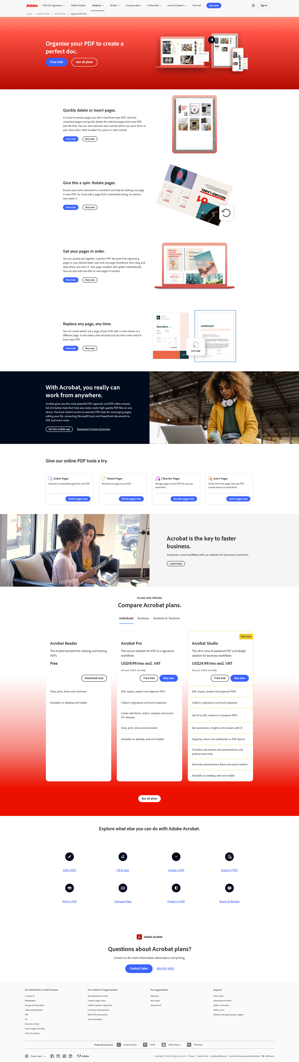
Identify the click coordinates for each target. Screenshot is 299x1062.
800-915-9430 (165, 968)
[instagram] (58, 1056)
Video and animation (34, 1010)
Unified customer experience (100, 1005)
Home (29, 14)
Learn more (176, 563)
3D (26, 1019)
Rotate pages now (131, 498)
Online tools (153, 5)
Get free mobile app (59, 429)
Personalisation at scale (98, 996)
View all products (32, 1033)
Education (155, 996)
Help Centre (218, 996)
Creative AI (29, 996)
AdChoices (269, 1056)
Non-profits (155, 1000)
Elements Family (32, 1024)
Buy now (214, 5)
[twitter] (64, 1056)
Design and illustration (34, 1005)
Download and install (222, 1000)
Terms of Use (202, 1056)
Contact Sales (139, 968)
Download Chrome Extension (93, 429)
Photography (30, 1000)
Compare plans (133, 5)
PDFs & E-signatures (52, 5)
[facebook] (52, 1056)
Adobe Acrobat (78, 5)
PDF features (60, 14)
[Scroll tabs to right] (296, 618)
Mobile (113, 5)
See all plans (84, 62)
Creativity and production (98, 1010)
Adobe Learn (218, 1010)
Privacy (192, 1056)
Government (156, 1005)
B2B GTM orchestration (98, 1014)
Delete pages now (78, 498)
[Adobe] (32, 5)
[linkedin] (70, 1056)
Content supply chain (97, 1000)
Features (96, 5)
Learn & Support (175, 5)
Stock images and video (35, 1028)
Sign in (264, 5)
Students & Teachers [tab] (166, 618)
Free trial (196, 5)
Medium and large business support (228, 1014)
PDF (26, 1014)
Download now (94, 678)
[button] (253, 5)
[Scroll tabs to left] (3, 618)
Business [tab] (143, 618)
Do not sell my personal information (244, 1056)
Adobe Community (221, 1005)
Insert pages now (238, 498)
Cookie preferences (219, 1056)
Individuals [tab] (126, 618)
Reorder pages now (183, 498)
